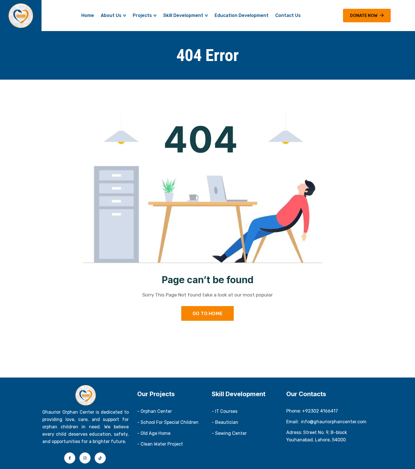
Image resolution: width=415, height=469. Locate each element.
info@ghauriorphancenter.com (333, 421)
